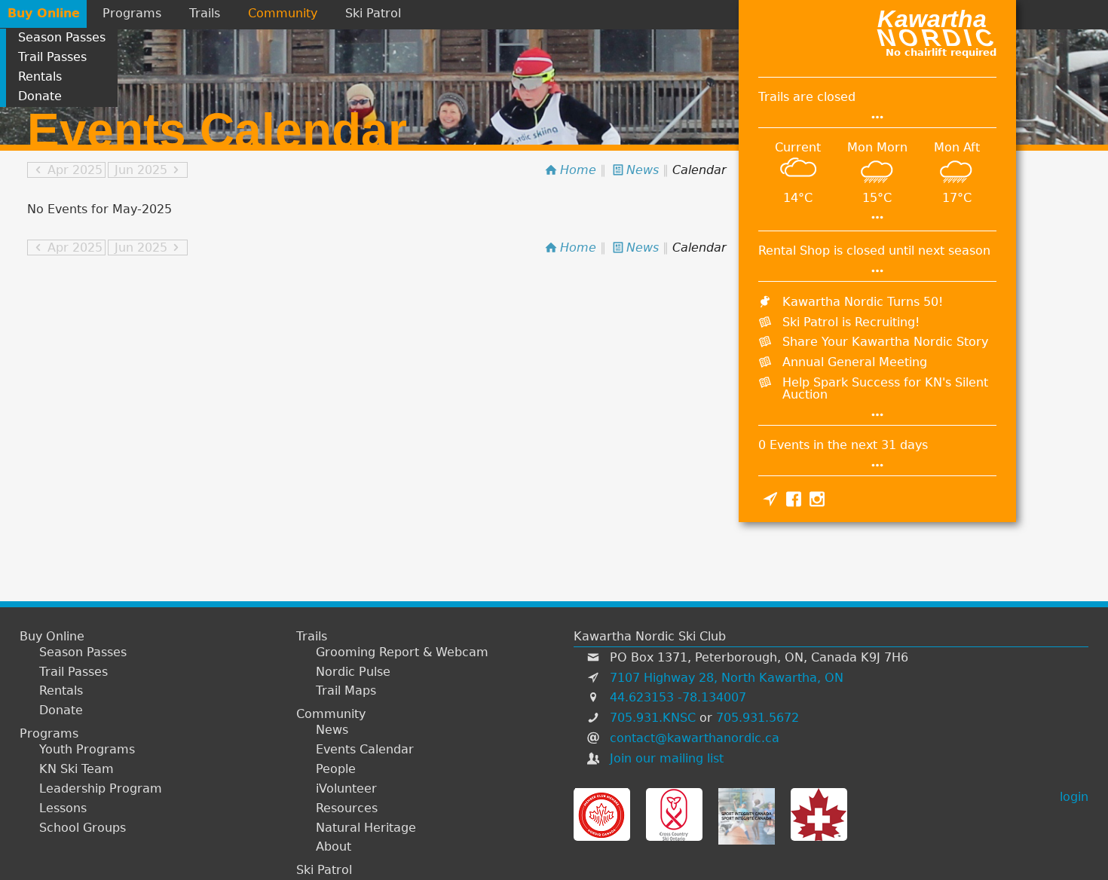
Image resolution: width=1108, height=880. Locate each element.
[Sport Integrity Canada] (746, 814)
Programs (132, 13)
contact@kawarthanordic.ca (694, 738)
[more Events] (877, 465)
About (333, 847)
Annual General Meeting (854, 362)
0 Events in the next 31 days (843, 445)
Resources (347, 808)
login (1074, 797)
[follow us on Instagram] (817, 499)
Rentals (40, 76)
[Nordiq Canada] (602, 814)
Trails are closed (806, 97)
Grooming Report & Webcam (402, 652)
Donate (40, 96)
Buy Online (44, 13)
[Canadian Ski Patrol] (819, 814)
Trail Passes (52, 57)
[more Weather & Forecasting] (877, 217)
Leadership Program (100, 789)
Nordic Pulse (353, 672)
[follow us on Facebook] (793, 499)
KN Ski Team (76, 769)
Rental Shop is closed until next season (874, 250)
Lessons (63, 808)
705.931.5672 (757, 717)
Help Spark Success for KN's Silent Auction (885, 388)
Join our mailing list (667, 758)
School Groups (82, 828)
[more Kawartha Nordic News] (877, 415)
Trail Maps (346, 691)
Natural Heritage (366, 828)
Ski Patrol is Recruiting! (851, 322)
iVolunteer (346, 789)
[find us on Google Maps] (770, 499)
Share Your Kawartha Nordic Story (885, 342)
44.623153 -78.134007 (678, 697)
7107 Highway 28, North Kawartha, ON (726, 678)
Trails (204, 13)
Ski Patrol (373, 13)
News (332, 730)
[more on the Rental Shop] (877, 271)
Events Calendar (365, 750)
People (336, 769)
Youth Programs (87, 750)
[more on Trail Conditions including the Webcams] (877, 117)
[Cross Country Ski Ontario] (674, 814)
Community (282, 13)
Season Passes (62, 37)
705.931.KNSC (653, 717)
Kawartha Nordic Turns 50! (862, 302)
